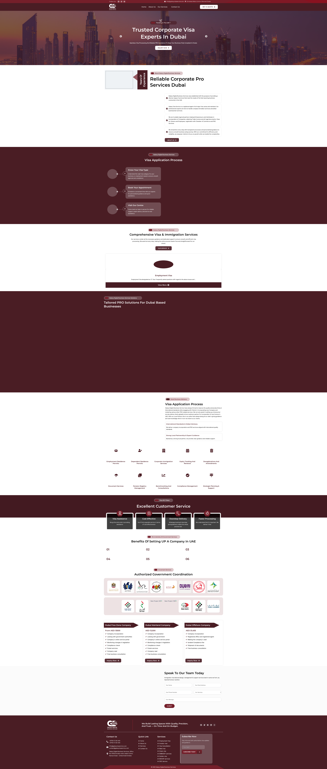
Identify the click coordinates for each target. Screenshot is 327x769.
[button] (121, 36)
